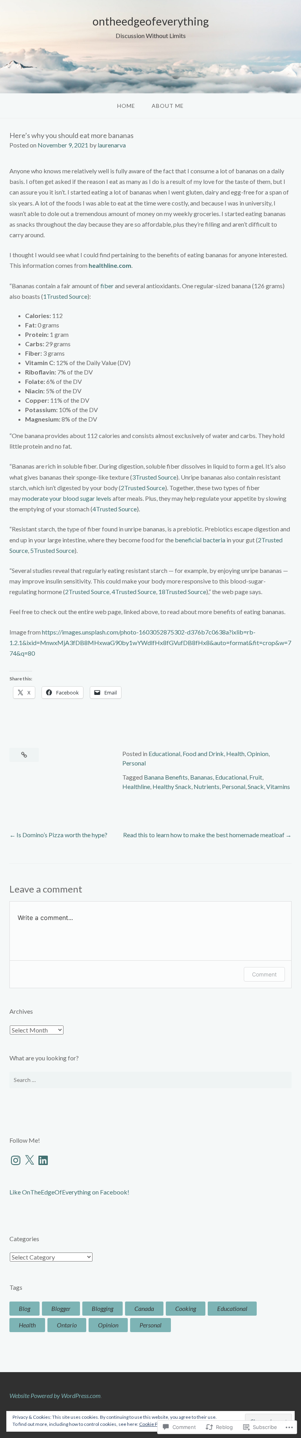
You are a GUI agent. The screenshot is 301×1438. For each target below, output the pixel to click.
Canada (144, 1308)
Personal (134, 763)
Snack (256, 786)
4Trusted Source (114, 509)
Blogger (61, 1308)
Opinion (257, 753)
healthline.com (110, 265)
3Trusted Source (154, 477)
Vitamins (278, 786)
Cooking (185, 1308)
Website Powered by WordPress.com (55, 1395)
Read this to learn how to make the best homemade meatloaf (204, 834)
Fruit (255, 777)
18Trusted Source (182, 591)
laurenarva (112, 145)
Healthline (136, 786)
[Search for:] (150, 1080)
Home (126, 105)
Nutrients (206, 786)
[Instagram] (15, 1160)
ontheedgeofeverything (150, 21)
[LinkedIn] (43, 1160)
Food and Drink (203, 753)
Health (235, 753)
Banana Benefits (166, 777)
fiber (107, 285)
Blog (24, 1308)
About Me (168, 105)
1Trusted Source (65, 296)
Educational (164, 753)
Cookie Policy (153, 1424)
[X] (29, 1160)
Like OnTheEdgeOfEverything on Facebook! (69, 1192)
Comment (264, 974)
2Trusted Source (143, 487)
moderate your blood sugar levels (66, 498)
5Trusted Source (52, 550)
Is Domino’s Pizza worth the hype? (61, 834)
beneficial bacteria (200, 540)
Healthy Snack (171, 786)
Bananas (201, 777)
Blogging (102, 1308)
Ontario (67, 1325)
